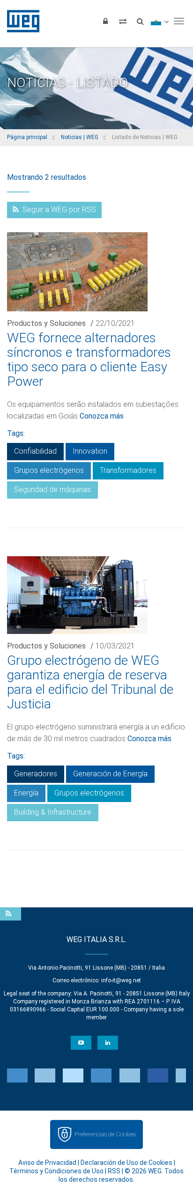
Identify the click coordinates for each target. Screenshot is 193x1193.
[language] (159, 21)
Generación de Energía (110, 773)
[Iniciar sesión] (105, 21)
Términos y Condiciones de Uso (56, 1171)
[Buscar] (140, 21)
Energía (26, 792)
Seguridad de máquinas (52, 489)
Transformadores (128, 470)
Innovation (90, 451)
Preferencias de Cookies (105, 1134)
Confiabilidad (35, 451)
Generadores (35, 773)
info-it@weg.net (121, 980)
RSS (114, 1171)
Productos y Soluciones (46, 323)
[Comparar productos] (123, 21)
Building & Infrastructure (52, 812)
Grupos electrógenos (49, 470)
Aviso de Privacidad (47, 1162)
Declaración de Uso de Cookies (126, 1162)
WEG (20, 21)
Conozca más (102, 416)
